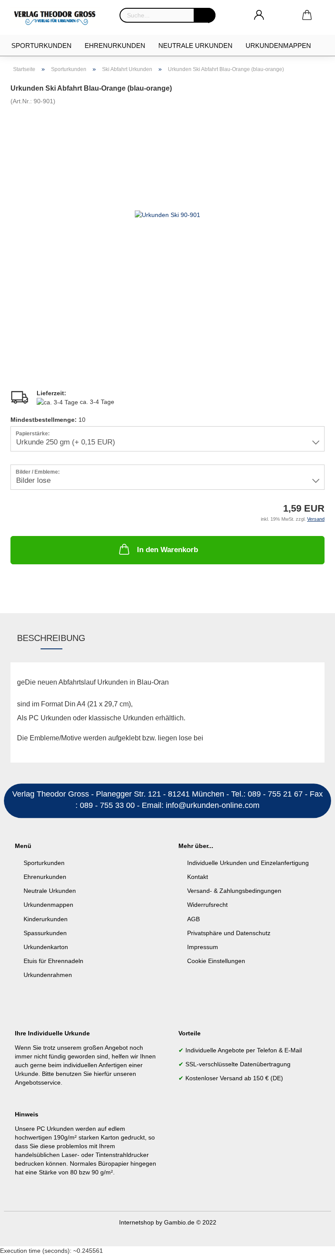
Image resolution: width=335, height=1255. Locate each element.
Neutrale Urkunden (195, 45)
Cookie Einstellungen (216, 960)
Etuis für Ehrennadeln (53, 960)
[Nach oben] (311, 1242)
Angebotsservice (38, 1082)
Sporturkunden (41, 45)
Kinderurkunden (46, 919)
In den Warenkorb (167, 550)
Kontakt (197, 876)
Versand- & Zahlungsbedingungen (234, 890)
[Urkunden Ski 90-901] (167, 213)
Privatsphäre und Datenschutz (228, 932)
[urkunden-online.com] (58, 17)
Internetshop (136, 1222)
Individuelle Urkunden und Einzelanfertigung (248, 862)
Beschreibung (51, 638)
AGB (193, 919)
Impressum (202, 946)
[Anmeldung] (259, 15)
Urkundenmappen (278, 45)
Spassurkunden (45, 932)
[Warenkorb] (307, 15)
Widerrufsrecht (207, 904)
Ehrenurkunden (115, 45)
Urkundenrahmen (48, 974)
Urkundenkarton (46, 946)
